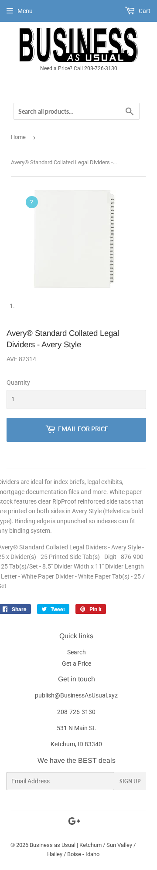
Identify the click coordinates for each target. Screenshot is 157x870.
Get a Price (76, 663)
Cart (143, 10)
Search (76, 652)
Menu (25, 10)
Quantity (18, 382)
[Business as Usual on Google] (74, 822)
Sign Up (129, 781)
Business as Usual (52, 845)
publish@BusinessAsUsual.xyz (76, 695)
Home (18, 137)
